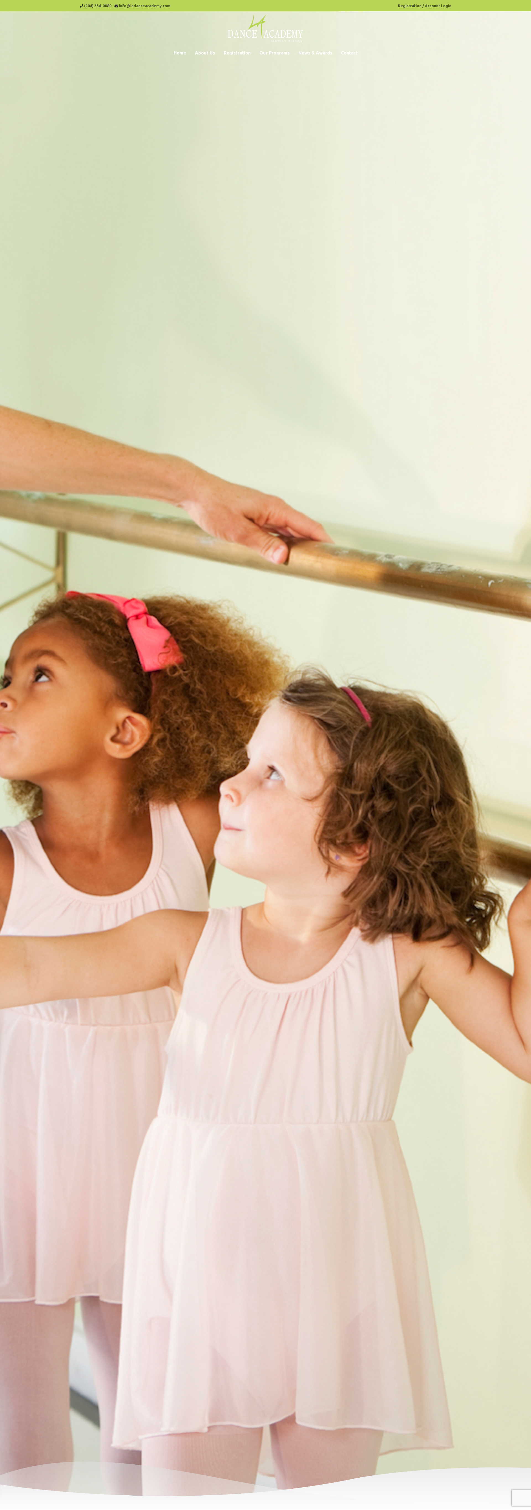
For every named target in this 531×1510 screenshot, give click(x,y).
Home (180, 52)
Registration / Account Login (424, 6)
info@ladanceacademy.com (144, 6)
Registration (237, 52)
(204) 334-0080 (97, 6)
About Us (205, 52)
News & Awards (315, 52)
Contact (349, 52)
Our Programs (274, 52)
